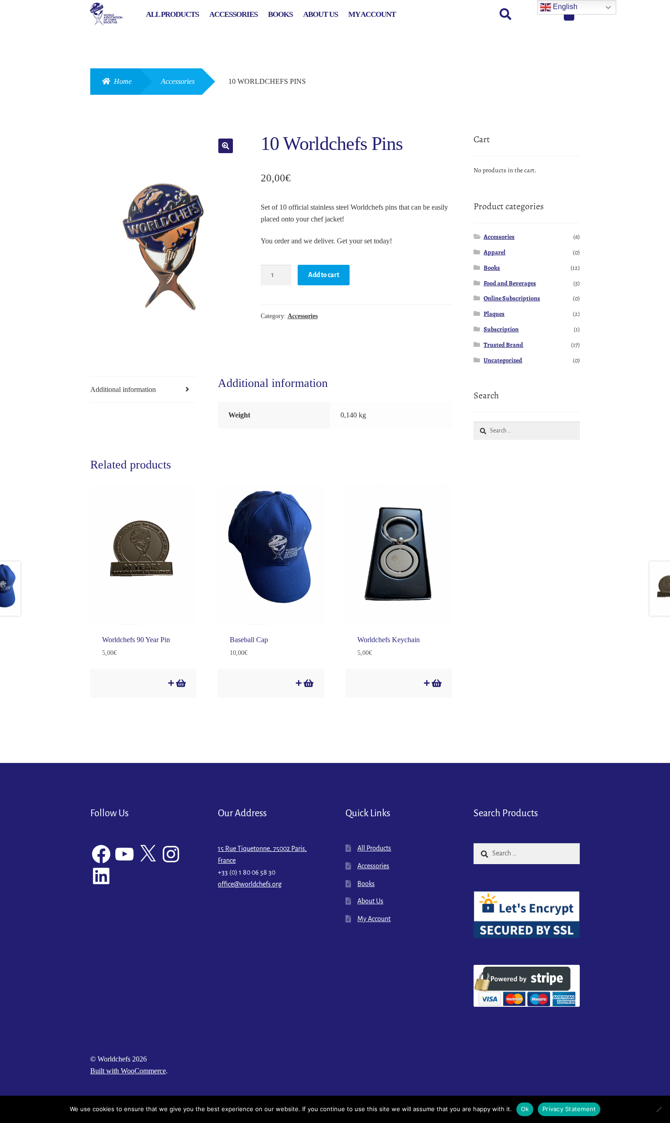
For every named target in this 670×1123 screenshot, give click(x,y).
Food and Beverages (510, 283)
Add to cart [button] (180, 683)
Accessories (233, 14)
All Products (172, 14)
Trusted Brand (503, 344)
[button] (225, 146)
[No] (658, 1109)
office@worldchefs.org (250, 884)
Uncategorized (503, 360)
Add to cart (323, 274)
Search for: (504, 14)
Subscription (501, 329)
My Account (372, 14)
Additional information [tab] (123, 389)
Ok (525, 1109)
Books (280, 14)
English (564, 6)
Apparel (494, 252)
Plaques (494, 313)
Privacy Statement (569, 1109)
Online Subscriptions (512, 298)
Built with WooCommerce (128, 1071)
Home (123, 81)
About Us (320, 14)
